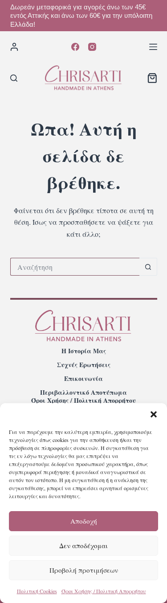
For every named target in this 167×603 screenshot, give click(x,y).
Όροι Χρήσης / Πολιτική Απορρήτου (103, 591)
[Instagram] (92, 47)
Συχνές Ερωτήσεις (83, 365)
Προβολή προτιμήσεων (83, 570)
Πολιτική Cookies (37, 591)
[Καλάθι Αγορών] (152, 78)
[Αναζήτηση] (13, 78)
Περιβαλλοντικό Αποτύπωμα (83, 392)
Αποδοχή (83, 520)
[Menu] (153, 47)
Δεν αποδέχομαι (83, 545)
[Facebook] (75, 47)
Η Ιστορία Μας (83, 351)
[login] (14, 47)
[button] (153, 414)
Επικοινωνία (83, 379)
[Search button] (148, 267)
